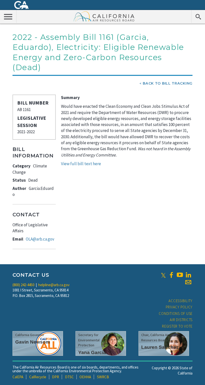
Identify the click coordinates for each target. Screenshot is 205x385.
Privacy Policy (179, 307)
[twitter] (163, 275)
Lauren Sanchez (160, 347)
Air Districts (181, 319)
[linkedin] (188, 275)
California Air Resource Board (104, 16)
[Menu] (8, 16)
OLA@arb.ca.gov (40, 239)
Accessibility (180, 300)
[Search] (198, 16)
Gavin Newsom (32, 342)
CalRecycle (37, 377)
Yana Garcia (92, 352)
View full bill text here (81, 163)
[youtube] (179, 275)
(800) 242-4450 (23, 284)
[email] (188, 282)
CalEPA (17, 377)
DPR (55, 377)
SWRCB (103, 377)
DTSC (69, 377)
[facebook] (171, 275)
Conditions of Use (175, 313)
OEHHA (85, 377)
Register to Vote (177, 326)
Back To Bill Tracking (167, 83)
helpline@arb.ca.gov (54, 284)
